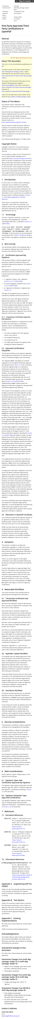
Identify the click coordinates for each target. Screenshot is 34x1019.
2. (3, 244)
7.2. (3, 859)
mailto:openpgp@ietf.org (9, 85)
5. (3, 722)
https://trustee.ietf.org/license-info (19, 158)
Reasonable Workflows (14, 589)
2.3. (3, 515)
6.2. (3, 795)
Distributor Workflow (14, 690)
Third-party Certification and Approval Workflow (15, 599)
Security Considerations (15, 722)
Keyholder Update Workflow (17, 653)
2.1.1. (3, 317)
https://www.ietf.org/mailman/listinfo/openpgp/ (16, 91)
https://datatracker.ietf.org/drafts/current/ (14, 122)
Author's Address (9, 1008)
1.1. (3, 215)
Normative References (14, 815)
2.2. (3, 348)
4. (3, 589)
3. (3, 542)
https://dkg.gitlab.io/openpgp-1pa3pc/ (13, 71)
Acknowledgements (10, 934)
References (9, 811)
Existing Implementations (11, 919)
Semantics (9, 542)
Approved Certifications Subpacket (13, 349)
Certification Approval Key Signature (14, 256)
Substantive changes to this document (14, 949)
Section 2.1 (16, 365)
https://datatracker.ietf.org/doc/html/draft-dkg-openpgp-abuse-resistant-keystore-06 (22, 877)
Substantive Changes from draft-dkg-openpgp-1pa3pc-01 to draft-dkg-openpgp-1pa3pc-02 (16, 961)
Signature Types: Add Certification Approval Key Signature (16, 781)
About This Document (11, 61)
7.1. (3, 815)
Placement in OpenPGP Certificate (19, 515)
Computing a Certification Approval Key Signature (16, 318)
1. (3, 179)
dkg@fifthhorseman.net (12, 1016)
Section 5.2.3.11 (9, 281)
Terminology (10, 215)
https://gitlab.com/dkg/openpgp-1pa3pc (19, 97)
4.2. (3, 653)
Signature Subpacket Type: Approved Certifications (14, 796)
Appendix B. (7, 900)
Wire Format (10, 244)
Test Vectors (19, 900)
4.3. (3, 690)
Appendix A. (7, 884)
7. (3, 811)
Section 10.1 (28, 221)
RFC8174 (25, 235)
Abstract (5, 38)
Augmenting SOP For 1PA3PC (17, 885)
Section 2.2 (7, 290)
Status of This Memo (11, 101)
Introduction (10, 179)
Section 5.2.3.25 (10, 381)
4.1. (3, 598)
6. (3, 771)
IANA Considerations (14, 771)
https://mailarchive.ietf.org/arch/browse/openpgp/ (16, 87)
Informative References (15, 859)
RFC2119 (18, 235)
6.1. (3, 780)
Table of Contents (25, 1)
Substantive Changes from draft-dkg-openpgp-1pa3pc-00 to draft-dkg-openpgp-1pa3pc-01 (16, 977)
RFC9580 (6, 224)
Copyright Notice (9, 144)
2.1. (3, 255)
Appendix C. (7, 918)
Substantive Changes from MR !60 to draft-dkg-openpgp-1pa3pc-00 (16, 989)
